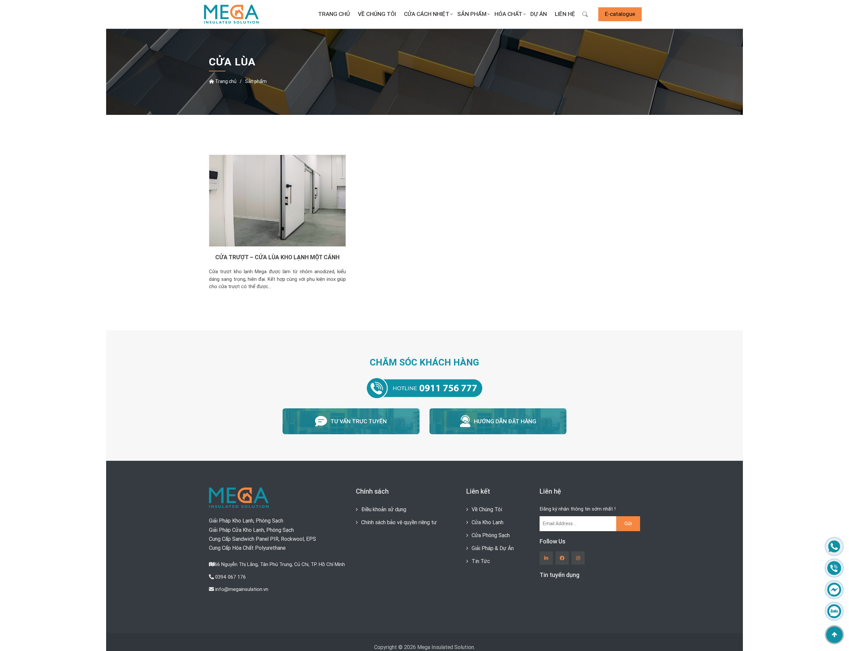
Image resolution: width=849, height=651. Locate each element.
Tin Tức (481, 561)
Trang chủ (334, 14)
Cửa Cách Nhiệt (426, 14)
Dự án (538, 14)
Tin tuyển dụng (559, 575)
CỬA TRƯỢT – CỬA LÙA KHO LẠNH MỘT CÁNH (277, 257)
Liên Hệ (565, 14)
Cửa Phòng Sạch (491, 535)
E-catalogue (620, 14)
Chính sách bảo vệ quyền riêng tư (399, 522)
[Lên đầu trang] (834, 634)
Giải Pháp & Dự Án (493, 548)
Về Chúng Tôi (377, 14)
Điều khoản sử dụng (383, 509)
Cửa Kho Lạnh (487, 522)
